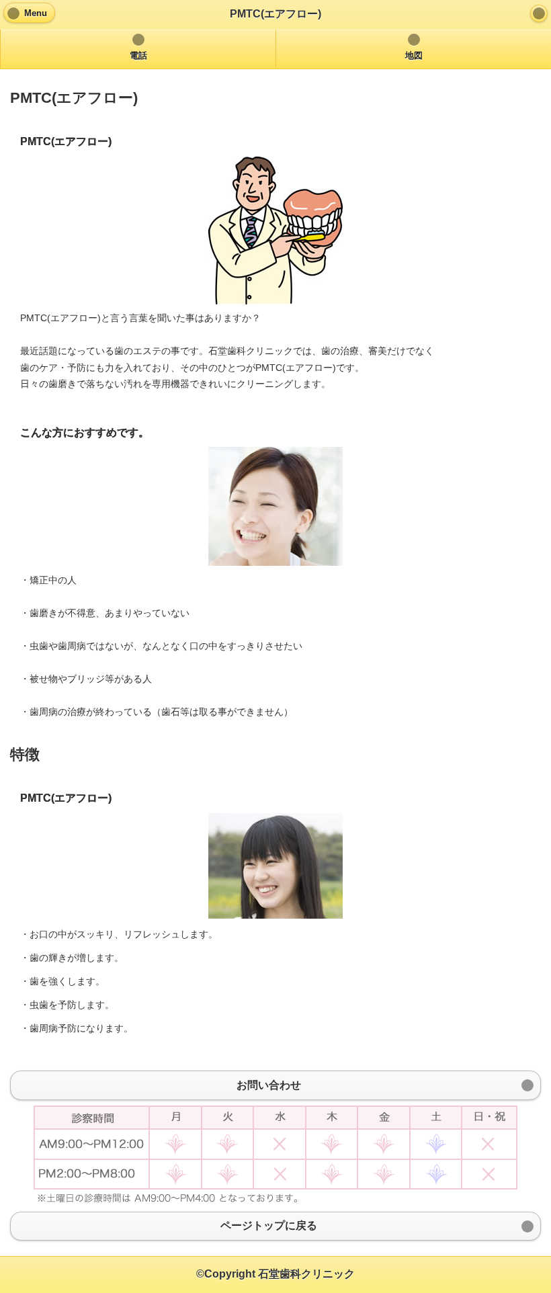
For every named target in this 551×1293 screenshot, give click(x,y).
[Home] (539, 13)
